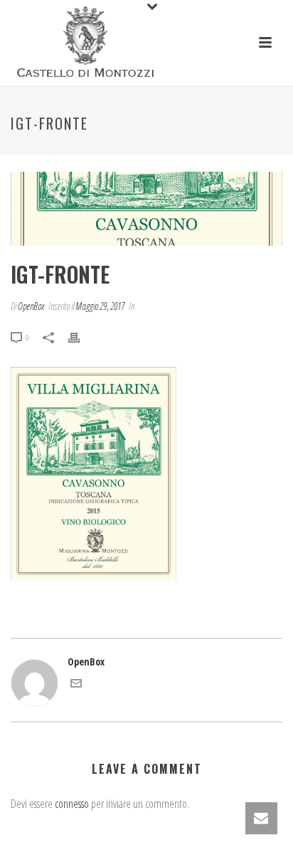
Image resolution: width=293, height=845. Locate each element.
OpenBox (31, 306)
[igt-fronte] (146, 209)
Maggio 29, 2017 (99, 306)
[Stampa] (81, 336)
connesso (72, 804)
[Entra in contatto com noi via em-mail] (76, 685)
